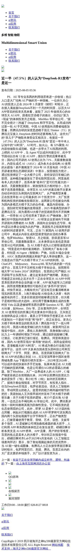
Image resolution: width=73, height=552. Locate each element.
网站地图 (57, 544)
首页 (11, 12)
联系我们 (14, 27)
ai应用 (12, 23)
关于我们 (14, 16)
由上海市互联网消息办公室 (33, 463)
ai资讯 (12, 20)
